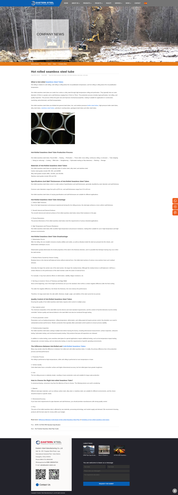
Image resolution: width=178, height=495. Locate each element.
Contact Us (44, 484)
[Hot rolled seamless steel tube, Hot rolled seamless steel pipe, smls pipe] (42, 3)
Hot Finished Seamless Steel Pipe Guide (47, 428)
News (54, 64)
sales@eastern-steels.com (48, 465)
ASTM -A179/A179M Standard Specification (47, 425)
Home (49, 64)
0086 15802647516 (52, 462)
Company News (62, 64)
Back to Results (35, 64)
